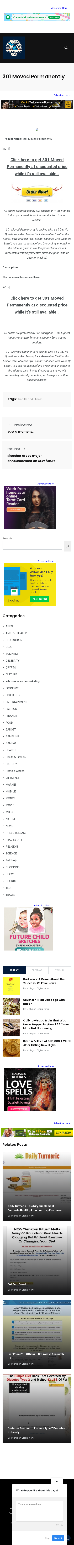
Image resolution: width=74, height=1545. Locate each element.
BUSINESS (12, 653)
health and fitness (30, 399)
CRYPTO (11, 667)
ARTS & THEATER (16, 633)
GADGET (11, 729)
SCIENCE (11, 853)
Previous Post (23, 425)
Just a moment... (20, 431)
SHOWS (10, 874)
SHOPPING (12, 867)
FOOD (9, 722)
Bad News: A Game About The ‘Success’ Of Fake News (44, 981)
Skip (47, 1538)
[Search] (67, 546)
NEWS (9, 826)
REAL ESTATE (14, 839)
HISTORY (11, 764)
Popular (37, 970)
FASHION (11, 709)
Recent (14, 970)
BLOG (9, 647)
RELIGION (12, 846)
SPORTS (11, 881)
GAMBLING (12, 736)
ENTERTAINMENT (16, 702)
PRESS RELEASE (16, 832)
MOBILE (11, 791)
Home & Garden (15, 770)
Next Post (13, 449)
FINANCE (11, 715)
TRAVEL (10, 894)
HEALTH (10, 750)
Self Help (11, 860)
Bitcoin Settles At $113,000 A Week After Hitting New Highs (47, 1043)
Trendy (60, 970)
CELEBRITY (12, 660)
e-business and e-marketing (23, 681)
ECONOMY (12, 688)
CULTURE (11, 674)
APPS (9, 626)
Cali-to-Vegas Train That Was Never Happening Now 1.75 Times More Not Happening (46, 1024)
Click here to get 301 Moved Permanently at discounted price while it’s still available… (37, 166)
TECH (9, 888)
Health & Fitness (16, 757)
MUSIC (10, 812)
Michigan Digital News (38, 988)
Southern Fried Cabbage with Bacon (44, 1002)
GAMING (11, 743)
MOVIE (10, 805)
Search (7, 538)
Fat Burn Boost (17, 1284)
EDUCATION (13, 695)
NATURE (11, 819)
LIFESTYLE (12, 777)
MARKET (11, 784)
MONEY (10, 798)
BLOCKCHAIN (14, 640)
